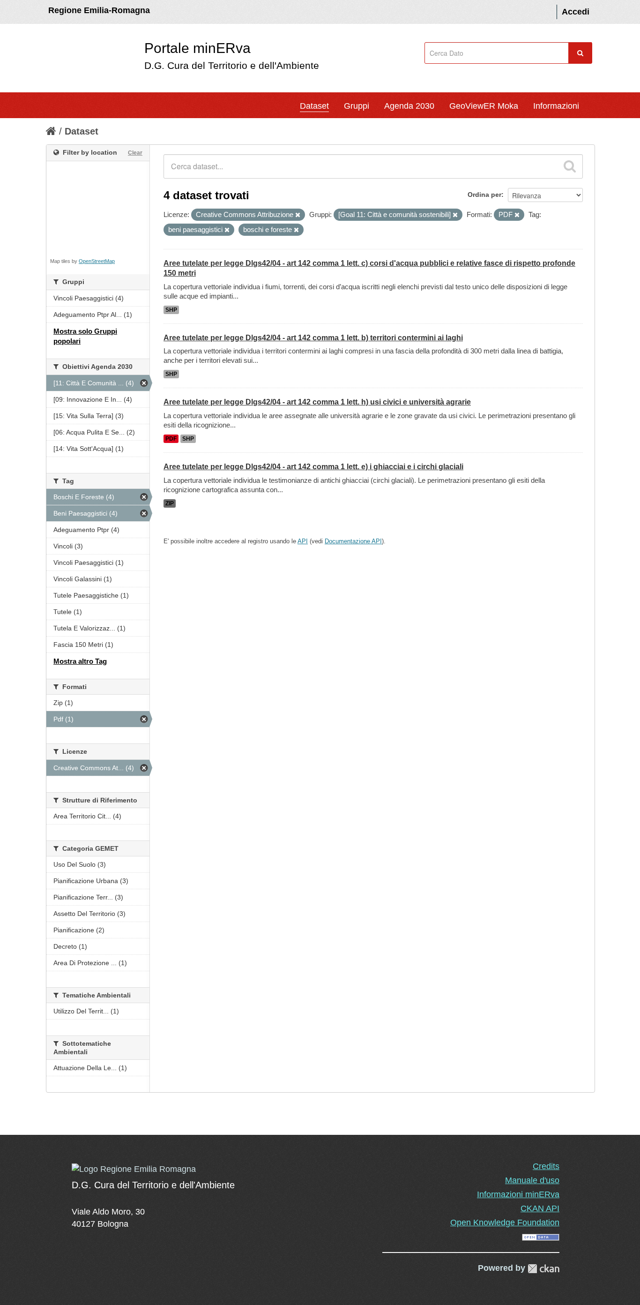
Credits (546, 1166)
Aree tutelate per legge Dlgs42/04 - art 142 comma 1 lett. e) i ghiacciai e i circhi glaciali (313, 467)
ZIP (169, 503)
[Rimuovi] (297, 215)
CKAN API (540, 1208)
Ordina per (484, 194)
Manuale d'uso (532, 1180)
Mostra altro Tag (80, 661)
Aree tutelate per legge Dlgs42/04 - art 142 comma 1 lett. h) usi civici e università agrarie (317, 402)
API (303, 541)
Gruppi (356, 106)
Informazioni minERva (518, 1194)
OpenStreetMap (97, 261)
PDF (171, 438)
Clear (135, 153)
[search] (570, 166)
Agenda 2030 (409, 106)
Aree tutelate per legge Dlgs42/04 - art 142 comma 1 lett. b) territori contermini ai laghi (313, 338)
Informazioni (556, 106)
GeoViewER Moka (483, 106)
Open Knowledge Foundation (504, 1222)
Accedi (575, 11)
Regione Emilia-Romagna (99, 10)
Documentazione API (353, 541)
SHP (171, 310)
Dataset (314, 106)
